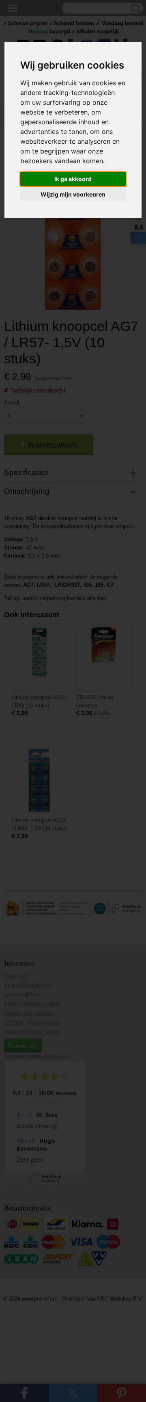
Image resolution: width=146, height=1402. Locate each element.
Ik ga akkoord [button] (73, 178)
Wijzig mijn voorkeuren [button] (73, 194)
